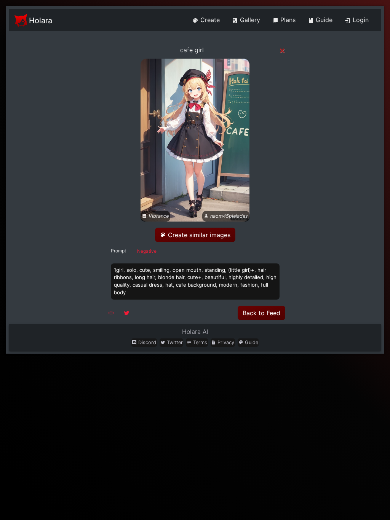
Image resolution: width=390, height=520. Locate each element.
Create (209, 20)
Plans (287, 20)
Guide (323, 20)
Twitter (174, 342)
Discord (146, 342)
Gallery (249, 20)
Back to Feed (261, 313)
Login (360, 20)
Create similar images (198, 235)
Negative (147, 251)
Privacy (225, 342)
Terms (199, 342)
